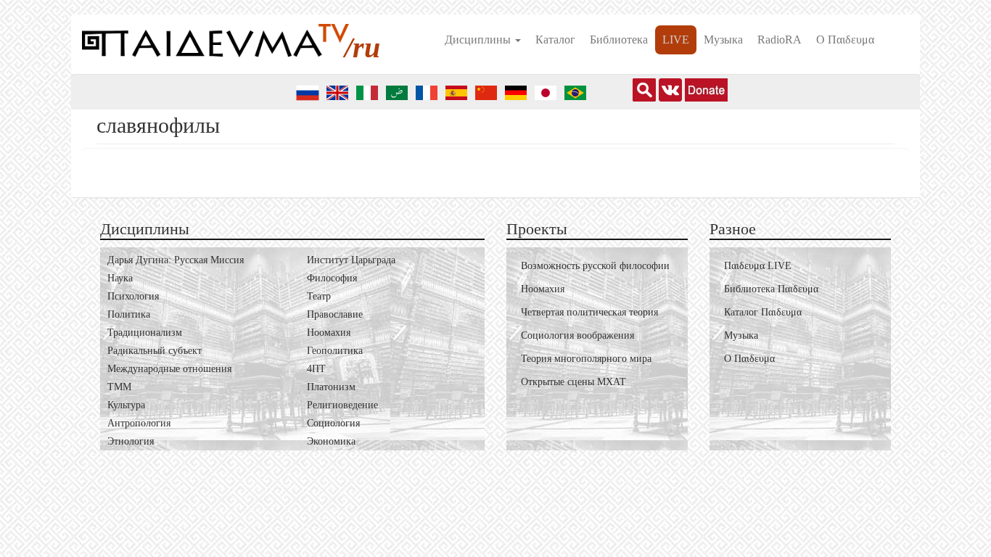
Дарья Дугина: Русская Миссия (175, 260)
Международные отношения (169, 368)
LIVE (675, 39)
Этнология (130, 441)
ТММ (119, 386)
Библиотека (619, 39)
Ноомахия (328, 332)
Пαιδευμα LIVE (757, 265)
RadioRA (779, 39)
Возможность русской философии (595, 265)
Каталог (555, 39)
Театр (319, 296)
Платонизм (331, 386)
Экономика (331, 441)
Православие (335, 314)
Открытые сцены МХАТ (573, 381)
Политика (128, 314)
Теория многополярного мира (586, 358)
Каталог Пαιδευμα (763, 312)
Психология (133, 296)
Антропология (138, 423)
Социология (333, 423)
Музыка (723, 39)
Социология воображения (577, 335)
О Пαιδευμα (845, 39)
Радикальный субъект (154, 350)
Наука (120, 278)
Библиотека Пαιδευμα (771, 289)
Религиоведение (342, 405)
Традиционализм (144, 332)
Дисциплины (479, 39)
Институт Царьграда (351, 260)
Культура (126, 405)
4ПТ (316, 368)
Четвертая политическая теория (589, 312)
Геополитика (335, 350)
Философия (332, 278)
